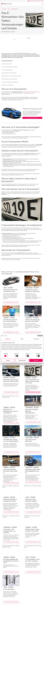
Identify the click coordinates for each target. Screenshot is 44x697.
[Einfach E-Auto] (6, 4)
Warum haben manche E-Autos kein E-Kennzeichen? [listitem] (11, 76)
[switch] (16, 356)
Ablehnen (8, 360)
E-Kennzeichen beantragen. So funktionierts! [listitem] (10, 82)
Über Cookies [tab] (36, 338)
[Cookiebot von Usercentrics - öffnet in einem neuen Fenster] (38, 336)
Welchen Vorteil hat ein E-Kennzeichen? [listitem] (9, 72)
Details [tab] (22, 338)
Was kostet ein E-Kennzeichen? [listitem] (7, 85)
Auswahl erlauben (22, 360)
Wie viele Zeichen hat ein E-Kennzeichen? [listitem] (9, 79)
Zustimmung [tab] (7, 338)
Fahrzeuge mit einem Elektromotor (31, 91)
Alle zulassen (35, 360)
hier (23, 175)
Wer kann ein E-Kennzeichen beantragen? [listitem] (9, 66)
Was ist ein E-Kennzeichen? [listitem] (7, 63)
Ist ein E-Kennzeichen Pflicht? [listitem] (7, 69)
